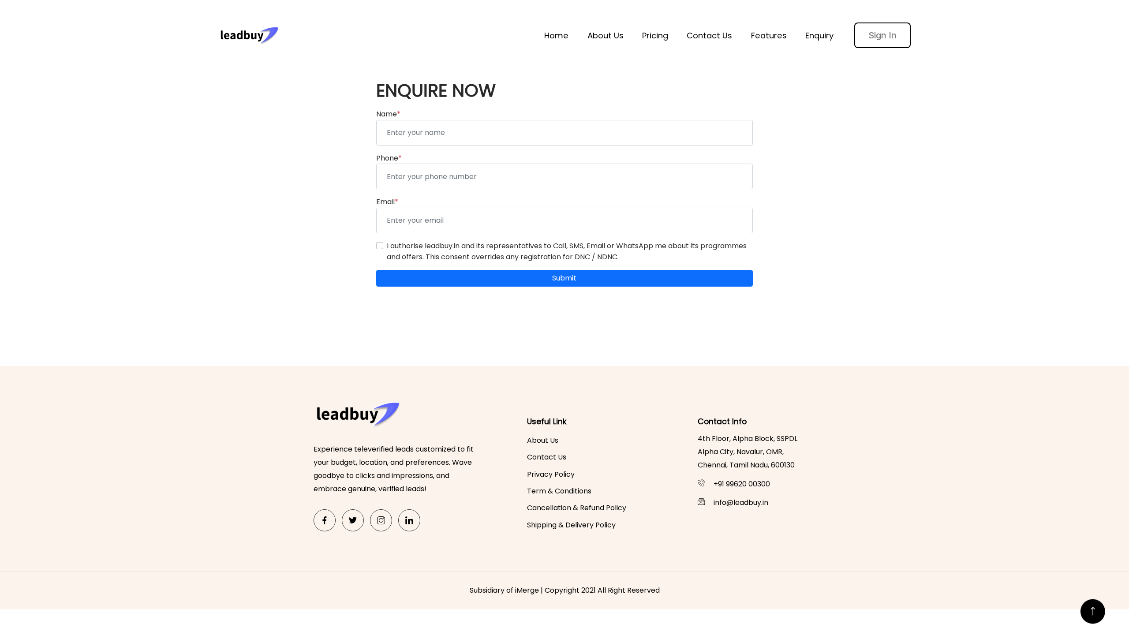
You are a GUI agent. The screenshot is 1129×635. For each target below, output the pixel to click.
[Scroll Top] (1092, 607)
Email (387, 202)
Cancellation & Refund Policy (576, 508)
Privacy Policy (551, 474)
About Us (605, 35)
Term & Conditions (559, 491)
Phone (389, 158)
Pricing (655, 35)
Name (388, 114)
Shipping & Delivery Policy (571, 525)
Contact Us (709, 35)
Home (556, 35)
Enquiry (819, 35)
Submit (564, 278)
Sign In (882, 35)
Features (769, 35)
